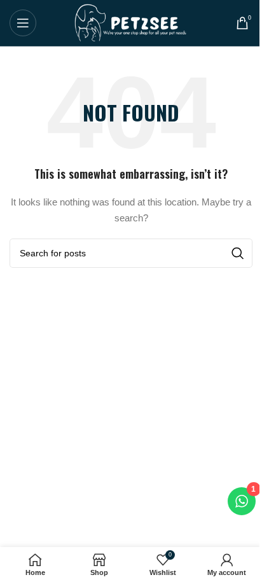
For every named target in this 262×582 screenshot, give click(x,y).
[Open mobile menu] (23, 23)
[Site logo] (131, 22)
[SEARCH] (237, 253)
